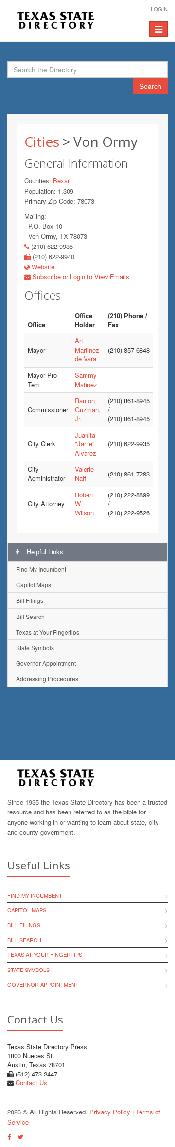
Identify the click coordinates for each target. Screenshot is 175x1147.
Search (150, 86)
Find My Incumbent (41, 569)
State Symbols (35, 647)
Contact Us (31, 1082)
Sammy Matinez (86, 380)
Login (159, 9)
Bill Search (30, 616)
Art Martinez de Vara (87, 349)
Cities (41, 141)
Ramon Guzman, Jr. (88, 409)
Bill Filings (29, 600)
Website (42, 266)
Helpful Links (44, 551)
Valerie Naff (84, 473)
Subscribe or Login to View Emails (80, 276)
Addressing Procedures (47, 678)
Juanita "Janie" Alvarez (85, 444)
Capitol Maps (33, 585)
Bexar (61, 180)
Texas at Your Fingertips (47, 632)
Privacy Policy (109, 1111)
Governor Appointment (46, 663)
